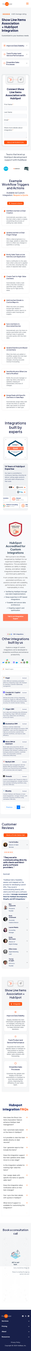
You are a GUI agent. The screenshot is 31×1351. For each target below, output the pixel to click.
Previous (9, 807)
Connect (24, 678)
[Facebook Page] (23, 1316)
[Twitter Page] (25, 1316)
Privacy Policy (15, 1342)
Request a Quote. (21, 195)
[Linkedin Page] (28, 1316)
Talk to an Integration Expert (15, 617)
